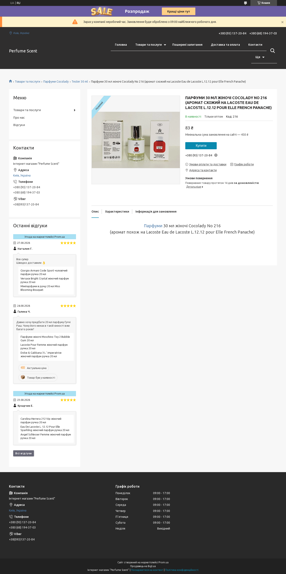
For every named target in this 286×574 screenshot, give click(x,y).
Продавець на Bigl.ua (143, 566)
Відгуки (19, 125)
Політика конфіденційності (181, 570)
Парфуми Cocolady (56, 81)
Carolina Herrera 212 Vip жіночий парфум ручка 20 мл (41, 420)
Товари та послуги (148, 44)
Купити (201, 145)
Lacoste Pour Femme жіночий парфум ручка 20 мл (44, 346)
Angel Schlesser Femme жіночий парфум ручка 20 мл (46, 436)
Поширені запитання (187, 44)
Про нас (19, 117)
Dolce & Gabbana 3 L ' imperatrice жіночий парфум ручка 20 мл (41, 354)
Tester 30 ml (80, 81)
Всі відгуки (23, 453)
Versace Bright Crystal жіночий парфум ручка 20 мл (45, 280)
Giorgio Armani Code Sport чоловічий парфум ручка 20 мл (44, 272)
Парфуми (153, 225)
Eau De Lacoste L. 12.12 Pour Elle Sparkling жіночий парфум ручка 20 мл (45, 428)
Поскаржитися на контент (147, 570)
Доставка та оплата (225, 44)
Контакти (255, 44)
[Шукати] (272, 51)
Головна (121, 44)
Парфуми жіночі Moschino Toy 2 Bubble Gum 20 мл (45, 338)
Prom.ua (163, 562)
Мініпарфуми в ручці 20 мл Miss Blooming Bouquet (40, 288)
